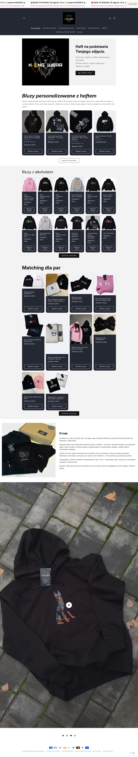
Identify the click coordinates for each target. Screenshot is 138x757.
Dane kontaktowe (108, 751)
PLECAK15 (131, 4)
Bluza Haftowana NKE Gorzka (61, 234)
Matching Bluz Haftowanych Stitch (33, 397)
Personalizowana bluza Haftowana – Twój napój (55, 136)
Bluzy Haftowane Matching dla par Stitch (32, 340)
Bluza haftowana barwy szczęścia (77, 195)
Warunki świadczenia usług (82, 751)
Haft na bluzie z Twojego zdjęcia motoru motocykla (32, 136)
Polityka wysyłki (96, 751)
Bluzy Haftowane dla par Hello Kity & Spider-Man (103, 299)
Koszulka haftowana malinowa (75, 234)
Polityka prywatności (67, 751)
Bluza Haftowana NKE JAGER (45, 196)
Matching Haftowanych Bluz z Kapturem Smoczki (57, 358)
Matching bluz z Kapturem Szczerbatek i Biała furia (56, 397)
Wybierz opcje (33, 151)
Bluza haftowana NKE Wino (45, 234)
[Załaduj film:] (69, 605)
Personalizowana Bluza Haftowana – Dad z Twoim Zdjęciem (80, 137)
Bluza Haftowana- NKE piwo (29, 234)
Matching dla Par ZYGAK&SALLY (100, 338)
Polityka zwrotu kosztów (53, 751)
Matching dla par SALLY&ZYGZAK (77, 298)
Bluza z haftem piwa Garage (108, 195)
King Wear (30, 751)
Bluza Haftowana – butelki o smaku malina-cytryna (29, 197)
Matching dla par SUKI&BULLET (29, 292)
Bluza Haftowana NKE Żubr (92, 196)
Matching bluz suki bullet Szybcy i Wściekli (79, 348)
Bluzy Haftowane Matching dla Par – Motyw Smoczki (56, 300)
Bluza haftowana (108, 233)
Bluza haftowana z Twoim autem (103, 136)
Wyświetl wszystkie (69, 160)
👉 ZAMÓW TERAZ (85, 73)
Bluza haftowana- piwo (59, 196)
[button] (24, 18)
